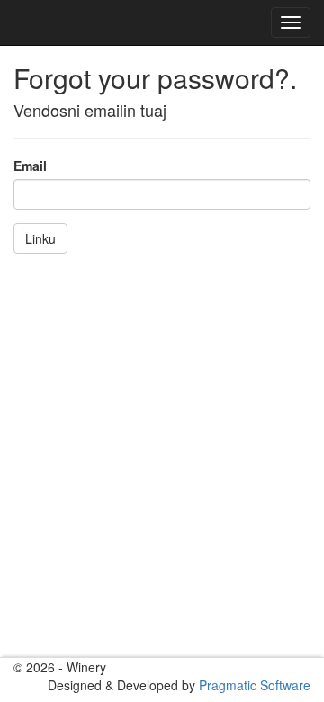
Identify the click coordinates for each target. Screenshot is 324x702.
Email (30, 166)
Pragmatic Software (254, 685)
